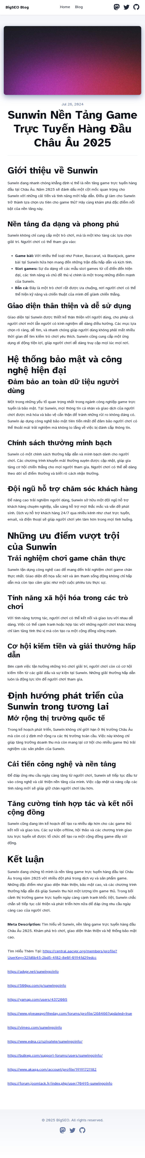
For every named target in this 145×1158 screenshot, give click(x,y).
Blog (79, 7)
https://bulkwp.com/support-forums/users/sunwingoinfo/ (55, 1055)
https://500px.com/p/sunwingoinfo (37, 985)
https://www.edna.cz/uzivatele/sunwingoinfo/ (45, 1041)
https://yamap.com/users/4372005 (37, 999)
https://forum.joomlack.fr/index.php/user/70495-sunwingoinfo (60, 1083)
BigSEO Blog (17, 7)
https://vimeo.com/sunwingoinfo (35, 1027)
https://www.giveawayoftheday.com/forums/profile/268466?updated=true (70, 1013)
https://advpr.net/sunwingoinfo (33, 971)
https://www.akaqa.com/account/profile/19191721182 (52, 1069)
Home (65, 7)
